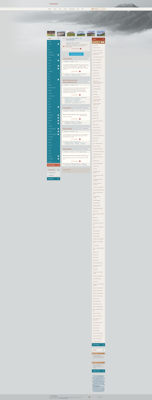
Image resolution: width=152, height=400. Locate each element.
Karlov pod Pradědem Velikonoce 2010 (97, 104)
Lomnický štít (67, 108)
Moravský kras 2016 (96, 127)
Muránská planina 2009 (97, 130)
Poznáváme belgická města (98, 163)
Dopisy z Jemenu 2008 (97, 59)
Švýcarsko (50, 145)
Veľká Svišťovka (77, 143)
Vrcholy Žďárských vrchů (97, 304)
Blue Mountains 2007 (96, 47)
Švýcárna (102, 391)
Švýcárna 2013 (95, 257)
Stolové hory (50, 136)
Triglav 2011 (95, 281)
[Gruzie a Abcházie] (71, 33)
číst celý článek (74, 71)
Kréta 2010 (95, 110)
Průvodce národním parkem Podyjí (98, 193)
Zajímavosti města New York (98, 335)
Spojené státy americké (52, 134)
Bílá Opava (102, 375)
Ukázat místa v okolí (76, 48)
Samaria (94, 388)
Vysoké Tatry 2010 (96, 327)
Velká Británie (50, 158)
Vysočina (49, 161)
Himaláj (101, 376)
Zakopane (97, 389)
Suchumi (99, 388)
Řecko (48, 123)
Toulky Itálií (95, 269)
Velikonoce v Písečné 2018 (97, 296)
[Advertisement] (76, 20)
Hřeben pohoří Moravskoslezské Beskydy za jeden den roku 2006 (98, 82)
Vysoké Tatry (86, 58)
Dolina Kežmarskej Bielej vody (68, 97)
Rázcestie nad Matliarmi (76, 99)
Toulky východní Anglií (97, 278)
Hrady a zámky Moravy (97, 78)
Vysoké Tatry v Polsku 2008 (98, 333)
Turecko (49, 153)
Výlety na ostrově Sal (96, 313)
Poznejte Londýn (96, 166)
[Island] (61, 33)
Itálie (48, 79)
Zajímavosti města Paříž (97, 338)
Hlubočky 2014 (95, 70)
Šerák (95, 390)
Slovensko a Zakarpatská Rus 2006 (98, 227)
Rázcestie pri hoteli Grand (69, 100)
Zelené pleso (83, 143)
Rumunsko (49, 120)
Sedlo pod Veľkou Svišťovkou (69, 142)
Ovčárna (99, 380)
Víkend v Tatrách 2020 (97, 301)
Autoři (60, 9)
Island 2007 (95, 91)
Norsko (49, 112)
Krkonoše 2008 (95, 112)
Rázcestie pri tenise (77, 100)
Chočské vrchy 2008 (96, 86)
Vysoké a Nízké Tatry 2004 (97, 322)
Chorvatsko (50, 71)
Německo (49, 106)
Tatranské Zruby (84, 164)
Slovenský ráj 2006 (96, 233)
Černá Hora (50, 52)
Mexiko (49, 104)
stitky (81, 38)
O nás (78, 9)
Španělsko (50, 139)
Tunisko (49, 150)
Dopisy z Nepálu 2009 (97, 62)
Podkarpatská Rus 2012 (97, 154)
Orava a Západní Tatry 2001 (98, 143)
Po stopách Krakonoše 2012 (98, 148)
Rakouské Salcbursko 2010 (98, 208)
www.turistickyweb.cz (52, 172)
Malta (49, 101)
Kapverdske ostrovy (52, 87)
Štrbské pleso (98, 390)
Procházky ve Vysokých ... (83, 151)
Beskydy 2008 (95, 45)
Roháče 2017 (95, 217)
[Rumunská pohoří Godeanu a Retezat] (91, 33)
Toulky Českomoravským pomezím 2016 (97, 266)
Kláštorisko (98, 378)
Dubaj (49, 57)
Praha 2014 (95, 168)
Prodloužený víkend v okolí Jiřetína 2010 (98, 180)
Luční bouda (96, 379)
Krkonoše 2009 (95, 115)
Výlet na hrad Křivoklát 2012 (98, 306)
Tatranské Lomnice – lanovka (70, 39)
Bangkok (99, 375)
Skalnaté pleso (76, 101)
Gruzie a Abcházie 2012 (97, 67)
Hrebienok (93, 377)
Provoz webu (102, 384)
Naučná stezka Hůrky (96, 132)
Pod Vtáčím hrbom (101, 382)
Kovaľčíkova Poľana (84, 97)
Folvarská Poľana (77, 97)
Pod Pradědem (95, 382)
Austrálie (49, 44)
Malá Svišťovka (67, 98)
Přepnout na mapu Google (76, 54)
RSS (89, 397)
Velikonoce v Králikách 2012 (98, 293)
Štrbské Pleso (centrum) (98, 391)
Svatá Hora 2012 (96, 245)
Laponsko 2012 (95, 118)
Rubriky (49, 9)
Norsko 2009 (95, 140)
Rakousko (49, 117)
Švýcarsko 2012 (96, 260)
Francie (49, 65)
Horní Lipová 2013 (96, 75)
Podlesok (97, 381)
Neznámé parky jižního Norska (98, 135)
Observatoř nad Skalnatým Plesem (76, 98)
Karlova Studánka (100, 377)
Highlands (98, 376)
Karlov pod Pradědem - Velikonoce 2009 (97, 100)
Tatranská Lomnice (68, 75)
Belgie (49, 49)
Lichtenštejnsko (51, 95)
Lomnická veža (67, 59)
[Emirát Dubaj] (51, 33)
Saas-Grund (103, 387)
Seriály (54, 9)
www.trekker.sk (51, 175)
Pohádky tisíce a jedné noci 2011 (98, 157)
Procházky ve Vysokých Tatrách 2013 (97, 184)
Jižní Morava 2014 (96, 96)
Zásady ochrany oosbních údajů (64, 398)
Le (93, 379)
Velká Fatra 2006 (96, 298)
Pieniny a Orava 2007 (96, 146)
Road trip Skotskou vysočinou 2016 (98, 214)
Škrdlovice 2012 (96, 252)
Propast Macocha (97, 384)
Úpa (93, 390)
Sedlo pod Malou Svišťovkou (69, 101)
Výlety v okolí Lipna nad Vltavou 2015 (97, 319)
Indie (49, 74)
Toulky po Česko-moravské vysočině (98, 273)
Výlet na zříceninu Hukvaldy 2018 (98, 310)
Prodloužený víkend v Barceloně (97, 172)
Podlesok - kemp (102, 381)
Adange (94, 375)
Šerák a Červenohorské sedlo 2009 (98, 249)
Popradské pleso (96, 383)
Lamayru (104, 378)
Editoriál (49, 60)
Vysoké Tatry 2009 (96, 325)
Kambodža (50, 85)
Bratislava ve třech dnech (97, 50)
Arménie (49, 41)
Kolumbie (49, 90)
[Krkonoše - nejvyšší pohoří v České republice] (81, 33)
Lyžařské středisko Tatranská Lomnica (70, 122)
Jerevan (96, 377)
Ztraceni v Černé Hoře (97, 341)
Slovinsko (49, 131)
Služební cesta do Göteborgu (98, 238)
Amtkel (96, 375)
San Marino (50, 126)
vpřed (103, 42)
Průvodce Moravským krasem (98, 189)
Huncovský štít (66, 141)
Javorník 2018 (95, 94)
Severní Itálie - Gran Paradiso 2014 (98, 223)
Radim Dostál (66, 61)
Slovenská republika (51, 128)
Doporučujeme (72, 9)
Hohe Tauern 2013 (96, 73)
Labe (101, 378)
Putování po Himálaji (96, 200)
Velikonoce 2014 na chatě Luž (98, 287)
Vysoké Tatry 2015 (82, 110)
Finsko (49, 63)
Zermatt (100, 389)
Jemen (49, 82)
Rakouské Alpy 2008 (96, 205)
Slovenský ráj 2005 (96, 230)
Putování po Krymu (96, 203)
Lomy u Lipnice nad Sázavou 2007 (98, 121)
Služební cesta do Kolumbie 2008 (98, 242)
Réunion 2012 (95, 211)
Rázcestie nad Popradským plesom (98, 387)
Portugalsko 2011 (96, 160)
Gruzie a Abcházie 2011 (97, 65)
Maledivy (49, 98)
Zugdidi (103, 389)
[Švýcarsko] (101, 33)
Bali (49, 46)
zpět (101, 42)
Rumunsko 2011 (96, 220)
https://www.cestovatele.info (74, 38)
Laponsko (50, 93)
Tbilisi (95, 389)
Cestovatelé (54, 4)
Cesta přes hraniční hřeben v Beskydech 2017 (98, 54)
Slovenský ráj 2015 (96, 236)
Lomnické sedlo (72, 121)
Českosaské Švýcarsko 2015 (98, 57)
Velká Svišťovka (67, 129)
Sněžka (96, 388)
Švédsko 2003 (95, 254)
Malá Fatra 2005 (96, 124)
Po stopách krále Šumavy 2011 (98, 151)
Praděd (100, 383)
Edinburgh (95, 376)
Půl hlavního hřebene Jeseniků (96, 197)
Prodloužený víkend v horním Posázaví (98, 176)
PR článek (96, 386)
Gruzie (49, 68)
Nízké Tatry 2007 (96, 138)
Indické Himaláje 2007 (97, 88)
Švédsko (49, 142)
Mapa (83, 9)
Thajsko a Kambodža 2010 (97, 262)
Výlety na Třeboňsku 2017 (97, 315)
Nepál (49, 109)
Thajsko (49, 147)
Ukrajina (49, 156)
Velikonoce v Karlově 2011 (97, 290)
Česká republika (50, 55)
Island (49, 76)
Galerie (65, 9)
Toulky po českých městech (98, 276)
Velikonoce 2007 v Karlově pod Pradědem (98, 284)
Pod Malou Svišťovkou (68, 99)
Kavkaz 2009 (95, 107)
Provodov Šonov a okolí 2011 (98, 187)
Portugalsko (50, 115)
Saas (100, 387)
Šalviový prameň (82, 101)
